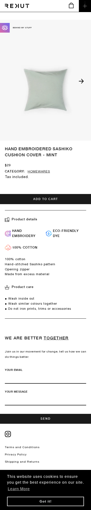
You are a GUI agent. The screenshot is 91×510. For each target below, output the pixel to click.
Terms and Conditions (22, 447)
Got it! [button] (46, 501)
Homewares (39, 171)
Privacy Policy (16, 454)
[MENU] (85, 6)
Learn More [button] (19, 489)
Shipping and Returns (22, 461)
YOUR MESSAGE (16, 391)
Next (81, 81)
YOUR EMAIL (13, 370)
